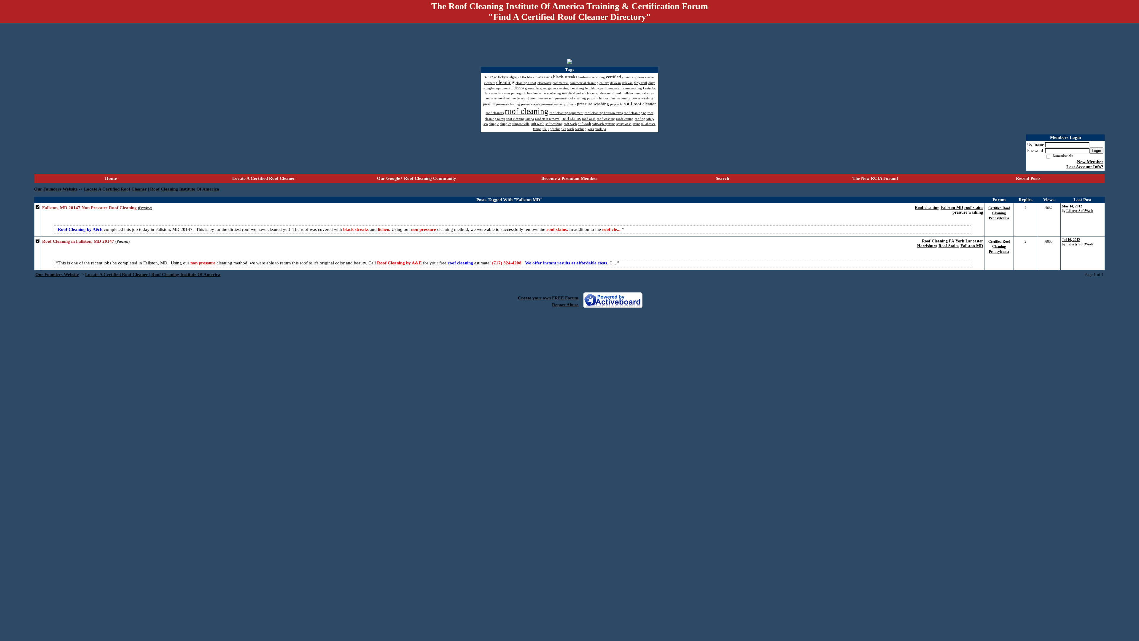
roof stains (973, 207)
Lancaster (974, 241)
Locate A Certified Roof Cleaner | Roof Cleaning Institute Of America (151, 189)
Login (1096, 150)
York (959, 241)
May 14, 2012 (1072, 206)
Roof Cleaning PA (938, 241)
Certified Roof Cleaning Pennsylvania (999, 213)
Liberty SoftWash (1079, 211)
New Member (1090, 161)
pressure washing (967, 212)
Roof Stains (948, 246)
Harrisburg (927, 246)
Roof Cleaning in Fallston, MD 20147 (78, 241)
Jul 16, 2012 (1071, 240)
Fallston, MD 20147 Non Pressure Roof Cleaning (89, 207)
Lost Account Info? (1084, 166)
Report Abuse (565, 304)
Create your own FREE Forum (548, 298)
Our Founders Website (56, 189)
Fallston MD (952, 207)
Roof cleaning (927, 207)
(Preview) (145, 208)
